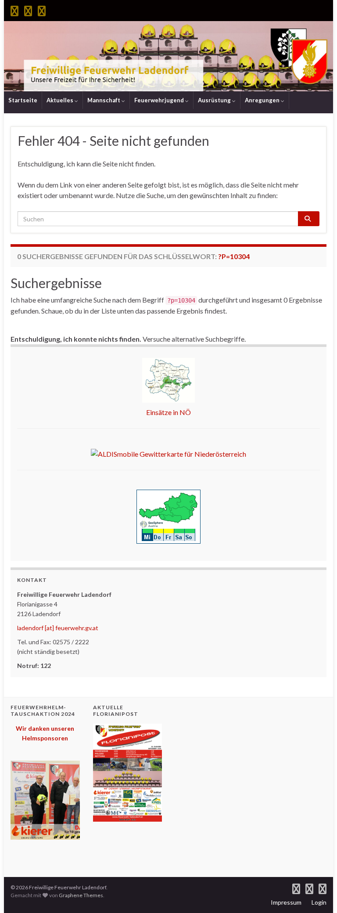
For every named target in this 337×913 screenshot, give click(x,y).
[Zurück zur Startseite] (168, 56)
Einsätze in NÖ (168, 412)
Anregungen (263, 100)
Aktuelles (61, 100)
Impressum (286, 902)
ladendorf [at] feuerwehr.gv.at (57, 628)
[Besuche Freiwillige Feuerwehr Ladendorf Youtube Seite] (42, 9)
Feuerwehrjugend (159, 100)
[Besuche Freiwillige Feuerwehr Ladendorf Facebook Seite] (14, 9)
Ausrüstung (215, 100)
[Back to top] (317, 893)
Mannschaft (104, 100)
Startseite (22, 100)
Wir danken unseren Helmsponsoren (45, 733)
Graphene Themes (81, 895)
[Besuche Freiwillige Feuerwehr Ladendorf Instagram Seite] (28, 9)
